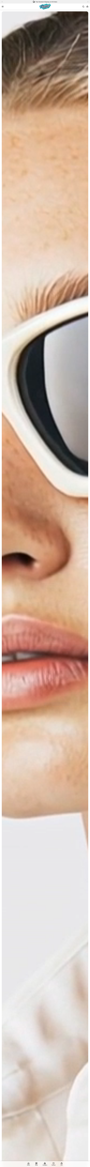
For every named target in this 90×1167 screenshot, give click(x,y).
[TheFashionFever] (45, 7)
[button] (3, 2)
